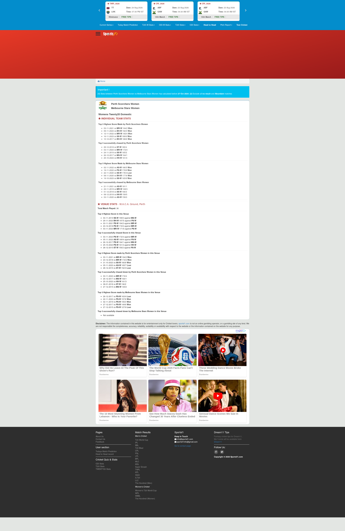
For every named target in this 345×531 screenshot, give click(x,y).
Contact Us (100, 439)
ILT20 (137, 477)
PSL (137, 453)
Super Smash (141, 466)
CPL (137, 450)
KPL (137, 472)
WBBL (137, 495)
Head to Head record (105, 454)
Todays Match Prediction (106, 451)
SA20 (137, 475)
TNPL (137, 469)
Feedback (100, 441)
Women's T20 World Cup (146, 490)
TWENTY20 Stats (103, 469)
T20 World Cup (141, 439)
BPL (137, 458)
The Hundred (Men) (143, 483)
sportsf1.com (184, 323)
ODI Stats (100, 463)
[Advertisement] (172, 58)
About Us (100, 436)
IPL (136, 442)
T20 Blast (139, 448)
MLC (137, 461)
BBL (137, 445)
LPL (137, 456)
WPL (137, 493)
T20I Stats (100, 466)
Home (102, 81)
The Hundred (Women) (145, 498)
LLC (137, 480)
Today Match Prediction (128, 24)
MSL (137, 464)
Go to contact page (183, 445)
